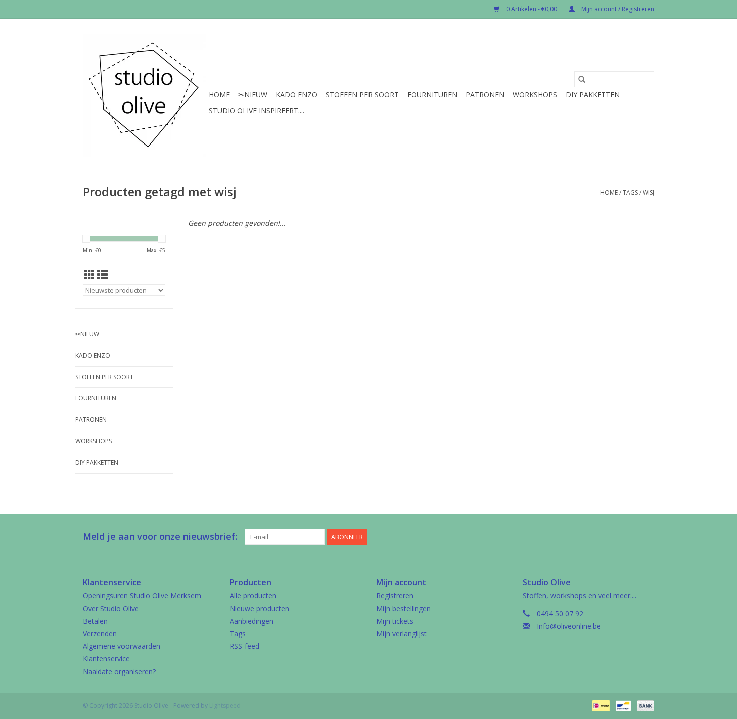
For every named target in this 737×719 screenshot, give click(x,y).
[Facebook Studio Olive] (610, 537)
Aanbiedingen (251, 621)
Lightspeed (225, 705)
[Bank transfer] (643, 705)
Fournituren (432, 94)
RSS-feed (244, 646)
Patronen (485, 94)
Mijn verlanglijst (401, 633)
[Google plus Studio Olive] (628, 537)
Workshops (535, 94)
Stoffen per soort (362, 94)
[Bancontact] (622, 705)
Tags (630, 192)
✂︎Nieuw (252, 94)
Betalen (95, 621)
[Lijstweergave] (102, 275)
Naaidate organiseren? (119, 671)
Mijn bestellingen (403, 608)
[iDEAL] (600, 705)
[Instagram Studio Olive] (646, 537)
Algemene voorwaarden (121, 646)
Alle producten (253, 595)
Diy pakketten (593, 94)
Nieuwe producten (259, 608)
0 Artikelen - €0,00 (532, 9)
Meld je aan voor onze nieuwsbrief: (160, 536)
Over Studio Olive (111, 608)
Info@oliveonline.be (569, 626)
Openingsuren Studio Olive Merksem (142, 595)
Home (219, 94)
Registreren (394, 595)
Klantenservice (106, 658)
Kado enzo (296, 94)
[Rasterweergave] (89, 275)
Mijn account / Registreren (617, 9)
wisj (648, 192)
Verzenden (100, 633)
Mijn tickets (394, 621)
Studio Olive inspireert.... (256, 110)
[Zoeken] (581, 79)
